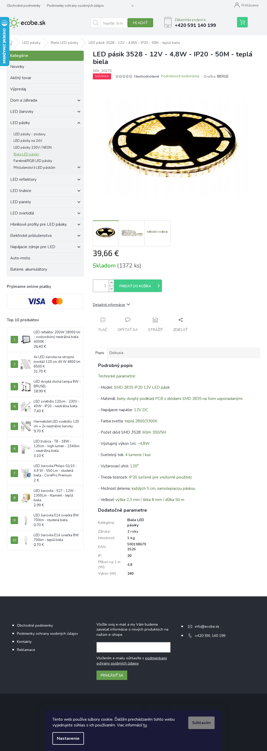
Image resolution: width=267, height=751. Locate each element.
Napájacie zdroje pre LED (32, 246)
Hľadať (140, 22)
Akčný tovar (20, 77)
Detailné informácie (109, 304)
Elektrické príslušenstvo (31, 235)
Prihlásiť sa (112, 675)
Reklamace (26, 649)
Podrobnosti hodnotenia (180, 76)
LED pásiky (20, 122)
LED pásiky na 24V (28, 140)
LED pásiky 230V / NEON (33, 147)
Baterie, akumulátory (28, 269)
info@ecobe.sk (207, 626)
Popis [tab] (99, 352)
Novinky (17, 66)
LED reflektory (23, 179)
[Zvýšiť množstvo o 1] (111, 283)
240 (130, 573)
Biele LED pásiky (26, 154)
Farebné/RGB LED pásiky (33, 161)
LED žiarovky (21, 111)
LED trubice (20, 190)
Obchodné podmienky (23, 5)
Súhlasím (201, 723)
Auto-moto (20, 258)
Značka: (216, 76)
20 (129, 555)
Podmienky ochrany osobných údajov (75, 5)
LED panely (20, 202)
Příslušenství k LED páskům (34, 167)
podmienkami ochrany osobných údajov (131, 661)
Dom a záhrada (23, 100)
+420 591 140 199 (210, 635)
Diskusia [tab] (116, 352)
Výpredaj (18, 89)
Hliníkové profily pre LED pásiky (38, 224)
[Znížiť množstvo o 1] (111, 289)
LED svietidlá (22, 213)
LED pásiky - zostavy (30, 134)
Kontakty (24, 641)
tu (145, 725)
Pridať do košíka (135, 286)
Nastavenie (68, 738)
